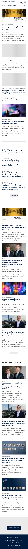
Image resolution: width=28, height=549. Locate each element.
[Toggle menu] (25, 2)
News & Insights (12, 5)
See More (13, 195)
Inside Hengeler (6, 456)
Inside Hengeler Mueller (11, 362)
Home (3, 5)
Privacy (22, 540)
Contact (12, 542)
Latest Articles (8, 205)
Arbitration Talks (6, 59)
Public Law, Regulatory (7, 24)
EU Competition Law (7, 119)
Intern (18, 542)
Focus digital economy (7, 297)
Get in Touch (14, 528)
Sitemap (5, 540)
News (4, 145)
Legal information (13, 540)
